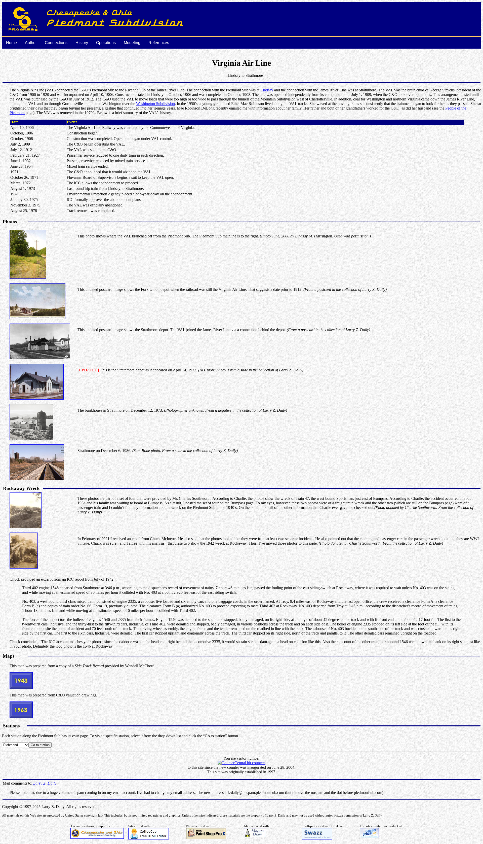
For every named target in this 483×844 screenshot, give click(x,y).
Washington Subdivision (155, 103)
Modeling (132, 43)
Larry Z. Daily (44, 783)
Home (11, 43)
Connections (56, 43)
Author (31, 43)
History (81, 43)
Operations (106, 43)
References (158, 43)
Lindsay (266, 90)
